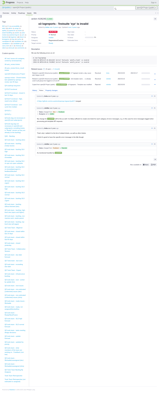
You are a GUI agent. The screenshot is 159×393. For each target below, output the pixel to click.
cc (12, 46)
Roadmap (21, 13)
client (4, 48)
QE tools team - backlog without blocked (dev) (13, 205)
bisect (22, 37)
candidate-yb (17, 43)
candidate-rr (6, 43)
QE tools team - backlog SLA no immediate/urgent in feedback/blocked (14, 169)
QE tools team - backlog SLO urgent (15, 199)
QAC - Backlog (10, 136)
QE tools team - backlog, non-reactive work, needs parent (15, 217)
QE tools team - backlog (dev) (15, 140)
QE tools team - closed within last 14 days (15, 232)
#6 (154, 128)
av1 (23, 35)
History (34, 90)
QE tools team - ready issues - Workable (15, 302)
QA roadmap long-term (12, 85)
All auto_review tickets (12, 64)
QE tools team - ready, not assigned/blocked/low (14, 308)
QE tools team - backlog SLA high (14, 150)
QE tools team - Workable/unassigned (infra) (14, 365)
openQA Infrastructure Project (15, 74)
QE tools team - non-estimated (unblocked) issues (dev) (15, 290)
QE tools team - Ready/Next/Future (11, 314)
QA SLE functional (11, 89)
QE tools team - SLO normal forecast (14, 325)
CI (8, 26)
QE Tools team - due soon (13, 261)
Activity (13, 13)
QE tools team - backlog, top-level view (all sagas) (15, 223)
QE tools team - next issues (14, 285)
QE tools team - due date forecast (13, 256)
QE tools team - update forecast (13, 337)
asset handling (7, 33)
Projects (20, 2)
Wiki (35, 13)
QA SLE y (8, 114)
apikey (4, 30)
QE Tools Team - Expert (13, 270)
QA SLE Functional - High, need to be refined (13, 100)
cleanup (18, 46)
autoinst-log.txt (14, 35)
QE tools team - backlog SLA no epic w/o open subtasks (14, 162)
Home (9, 2)
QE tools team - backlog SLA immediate (14, 156)
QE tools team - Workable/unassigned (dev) (14, 359)
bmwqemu (5, 39)
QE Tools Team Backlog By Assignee (14, 371)
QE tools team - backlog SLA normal (14, 176)
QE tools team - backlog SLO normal (15, 194)
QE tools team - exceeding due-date (14, 265)
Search (115, 8)
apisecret (12, 30)
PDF (154, 165)
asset (20, 30)
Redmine (12, 390)
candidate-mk (19, 41)
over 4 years (54, 27)
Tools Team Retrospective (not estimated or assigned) (15, 380)
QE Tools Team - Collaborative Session (15, 250)
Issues (29, 13)
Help (27, 2)
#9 (154, 144)
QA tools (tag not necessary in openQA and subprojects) (15, 119)
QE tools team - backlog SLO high (15, 188)
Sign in (153, 2)
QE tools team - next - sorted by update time (14, 281)
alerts (10, 28)
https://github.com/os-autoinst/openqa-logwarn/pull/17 (56, 101)
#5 (154, 108)
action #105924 (61, 84)
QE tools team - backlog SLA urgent (14, 182)
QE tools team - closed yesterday (12, 244)
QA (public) (6, 7)
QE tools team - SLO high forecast (13, 320)
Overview (6, 13)
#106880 (51, 119)
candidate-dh (6, 41)
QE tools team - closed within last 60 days (15, 238)
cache (19, 39)
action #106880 (64, 79)
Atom (147, 165)
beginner (13, 37)
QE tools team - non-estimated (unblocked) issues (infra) (15, 296)
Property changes (51, 90)
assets (17, 33)
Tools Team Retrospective (13, 376)
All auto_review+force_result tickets (14, 69)
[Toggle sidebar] (1, 16)
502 (3, 26)
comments (20, 48)
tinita (47, 27)
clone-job (11, 48)
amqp (17, 28)
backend (5, 37)
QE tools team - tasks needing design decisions (15, 331)
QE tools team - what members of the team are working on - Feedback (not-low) (14, 351)
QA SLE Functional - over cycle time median (13, 106)
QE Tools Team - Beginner (14, 228)
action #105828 (64, 73)
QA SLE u (8, 110)
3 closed (56, 69)
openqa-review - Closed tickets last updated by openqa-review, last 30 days (15, 80)
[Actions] (155, 74)
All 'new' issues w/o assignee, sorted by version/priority (15, 60)
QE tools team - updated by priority (14, 343)
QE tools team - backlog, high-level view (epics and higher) (15, 211)
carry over (5, 46)
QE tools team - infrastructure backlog (15, 275)
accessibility (15, 26)
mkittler (51, 37)
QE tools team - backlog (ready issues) (13, 145)
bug (13, 39)
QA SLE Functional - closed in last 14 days (15, 94)
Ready (51, 43)
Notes (41, 90)
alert (3, 28)
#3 (154, 96)
